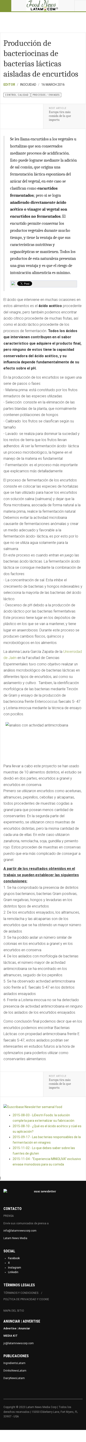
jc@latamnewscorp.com (18, 1343)
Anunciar (24, 1328)
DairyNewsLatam (14, 1378)
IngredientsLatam (14, 1363)
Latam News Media (15, 1238)
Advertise (9, 1328)
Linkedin (13, 1272)
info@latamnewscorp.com (19, 1230)
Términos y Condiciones (20, 1293)
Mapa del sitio (13, 1310)
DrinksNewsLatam (14, 1370)
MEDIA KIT (10, 1335)
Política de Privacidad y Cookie (26, 1299)
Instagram (14, 1267)
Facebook (14, 1258)
